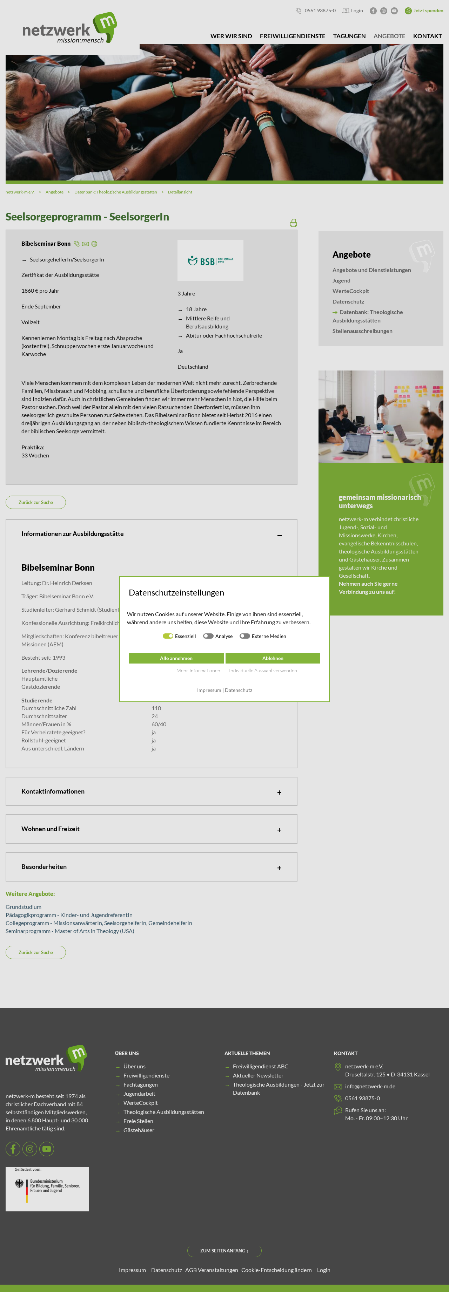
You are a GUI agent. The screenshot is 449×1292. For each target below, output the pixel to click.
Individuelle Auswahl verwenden (263, 670)
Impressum (209, 690)
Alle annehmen (176, 658)
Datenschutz (238, 690)
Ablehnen (272, 658)
